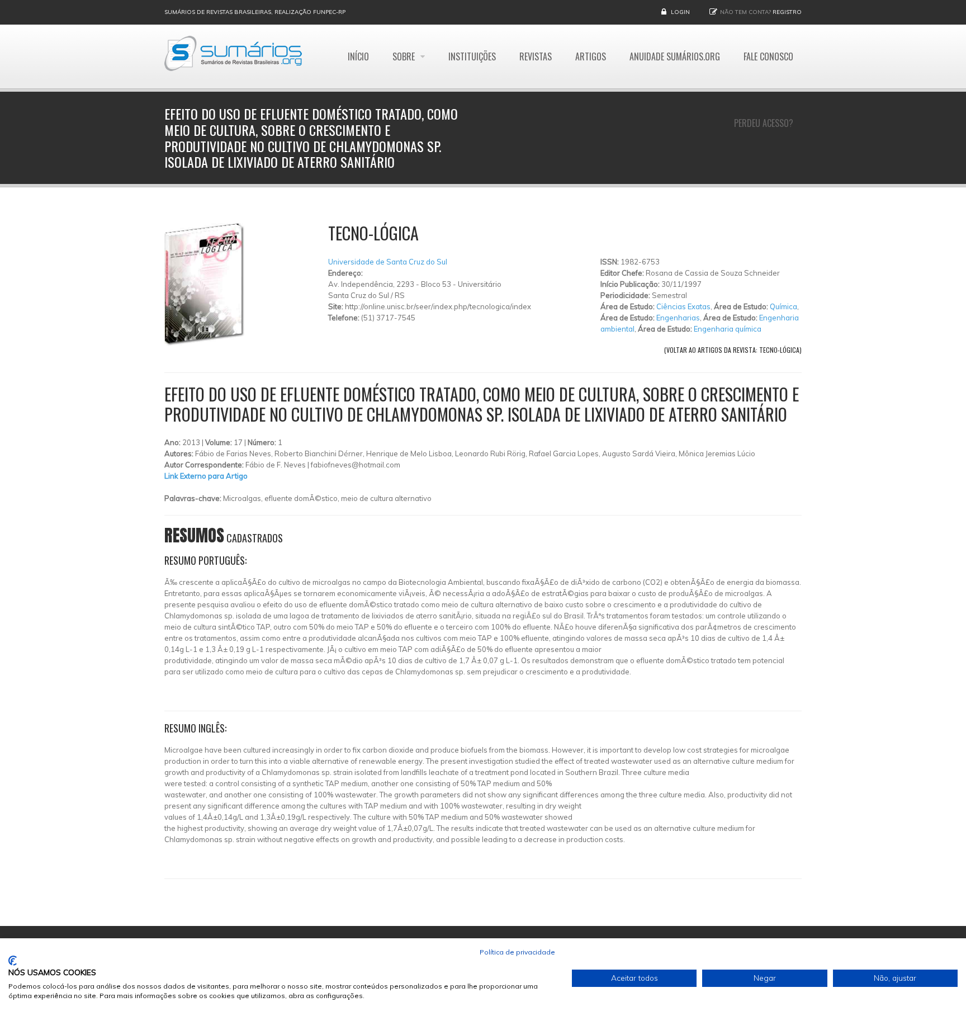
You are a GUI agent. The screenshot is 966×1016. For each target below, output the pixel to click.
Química (783, 306)
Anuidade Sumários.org (674, 56)
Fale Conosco (768, 56)
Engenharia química (727, 328)
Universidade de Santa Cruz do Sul (387, 261)
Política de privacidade (517, 952)
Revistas (535, 56)
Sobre (404, 56)
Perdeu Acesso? (763, 123)
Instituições (472, 56)
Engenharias (678, 317)
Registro (787, 12)
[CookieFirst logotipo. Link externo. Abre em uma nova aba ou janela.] (12, 961)
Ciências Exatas (683, 306)
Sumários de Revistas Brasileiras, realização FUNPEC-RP (254, 12)
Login (680, 12)
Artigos (590, 56)
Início (358, 56)
